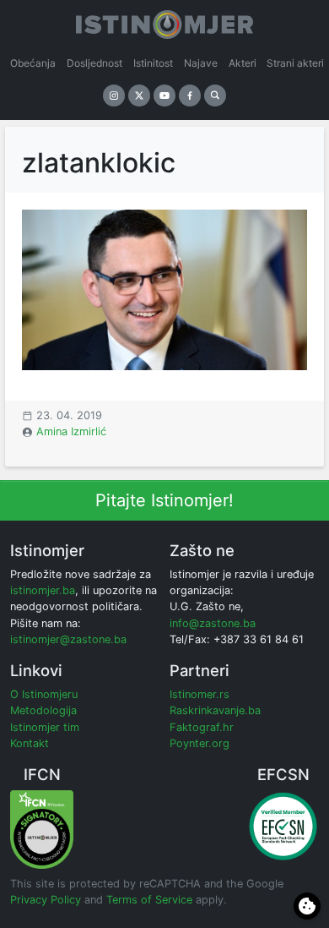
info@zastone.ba (213, 623)
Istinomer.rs (199, 694)
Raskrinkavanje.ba (215, 710)
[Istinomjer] (164, 21)
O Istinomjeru (44, 694)
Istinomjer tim (44, 727)
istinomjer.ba (42, 590)
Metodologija (43, 710)
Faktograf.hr (202, 727)
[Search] (215, 95)
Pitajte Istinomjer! (164, 500)
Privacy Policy (45, 899)
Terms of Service (149, 899)
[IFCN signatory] (41, 828)
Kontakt (29, 743)
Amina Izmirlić (71, 431)
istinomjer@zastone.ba (68, 639)
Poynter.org (199, 743)
